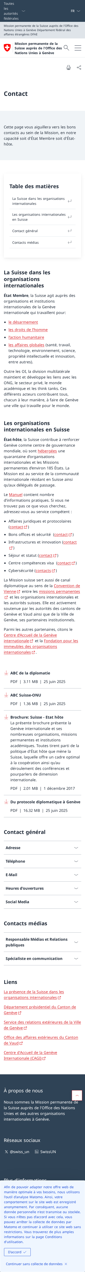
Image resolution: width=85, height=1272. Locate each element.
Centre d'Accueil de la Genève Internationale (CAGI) (30, 1055)
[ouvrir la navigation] (78, 47)
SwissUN (48, 1151)
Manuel (15, 494)
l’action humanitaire (26, 337)
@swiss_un (19, 1151)
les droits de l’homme (28, 329)
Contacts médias (25, 242)
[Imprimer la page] (68, 67)
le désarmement (23, 322)
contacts (43, 570)
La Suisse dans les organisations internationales (38, 201)
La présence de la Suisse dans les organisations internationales (34, 994)
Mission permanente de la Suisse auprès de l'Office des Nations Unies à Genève (38, 48)
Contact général (25, 231)
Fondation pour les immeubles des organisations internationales (41, 646)
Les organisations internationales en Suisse (39, 217)
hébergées (47, 451)
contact (16, 526)
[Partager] (79, 67)
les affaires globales (26, 344)
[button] (77, 1095)
